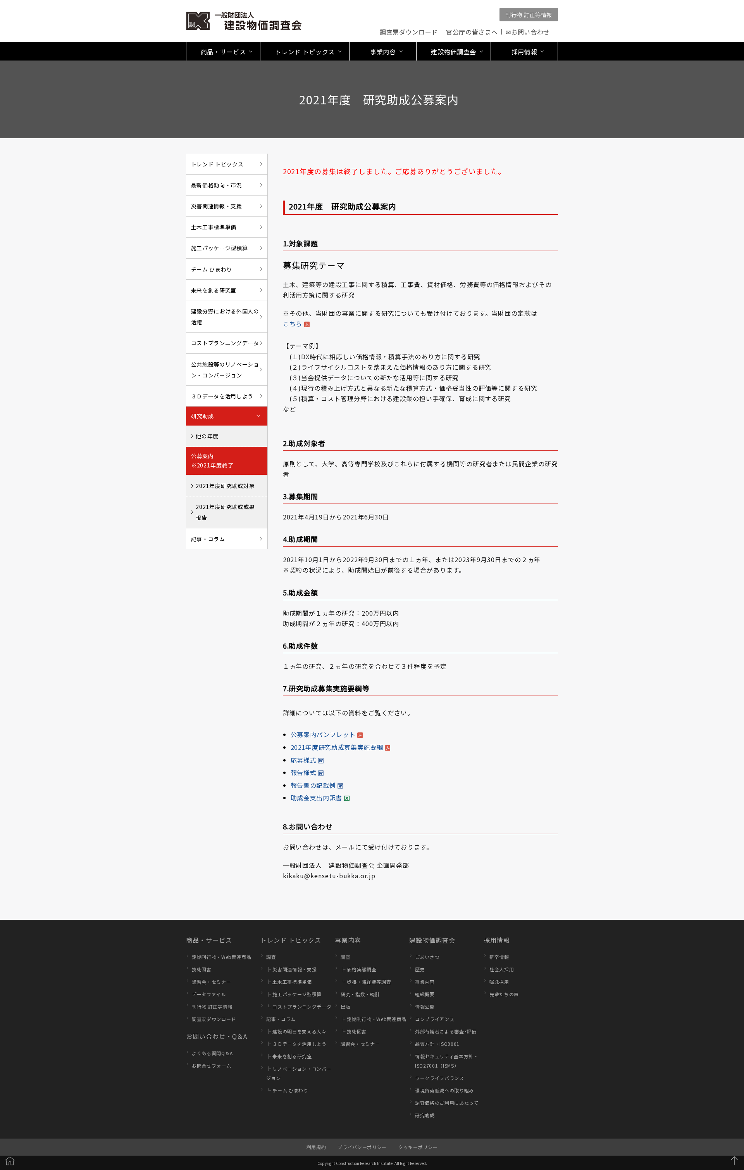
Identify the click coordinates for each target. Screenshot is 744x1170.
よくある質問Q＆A (212, 1053)
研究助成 (425, 1115)
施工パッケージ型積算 (219, 248)
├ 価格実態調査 (358, 969)
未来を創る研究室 (213, 290)
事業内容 (348, 940)
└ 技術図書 (354, 1031)
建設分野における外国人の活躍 (225, 316)
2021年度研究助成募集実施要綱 (337, 747)
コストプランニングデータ (225, 343)
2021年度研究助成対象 (225, 486)
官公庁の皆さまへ (472, 32)
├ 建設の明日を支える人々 (296, 1031)
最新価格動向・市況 (216, 185)
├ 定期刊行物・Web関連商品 (373, 1019)
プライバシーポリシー (362, 1147)
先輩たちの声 (504, 994)
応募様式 (304, 760)
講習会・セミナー (211, 981)
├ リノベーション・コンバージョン (298, 1073)
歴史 (420, 969)
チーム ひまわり (211, 269)
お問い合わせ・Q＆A (216, 1036)
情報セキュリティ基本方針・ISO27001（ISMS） (447, 1061)
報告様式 (304, 772)
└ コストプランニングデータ (298, 1006)
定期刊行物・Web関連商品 (221, 957)
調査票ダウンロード (409, 32)
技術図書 (202, 969)
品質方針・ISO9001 (437, 1043)
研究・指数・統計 (360, 994)
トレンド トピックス (217, 164)
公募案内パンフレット (323, 734)
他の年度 (207, 436)
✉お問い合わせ (528, 32)
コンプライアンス (434, 1019)
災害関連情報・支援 (216, 206)
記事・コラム (208, 539)
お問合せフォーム (211, 1065)
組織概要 (425, 994)
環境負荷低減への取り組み (444, 1090)
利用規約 (316, 1147)
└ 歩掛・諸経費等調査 (366, 981)
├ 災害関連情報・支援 (291, 969)
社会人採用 (501, 969)
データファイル (209, 994)
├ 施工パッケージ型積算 (294, 994)
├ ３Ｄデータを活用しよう (296, 1043)
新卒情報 (499, 957)
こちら (293, 323)
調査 (271, 957)
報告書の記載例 (313, 785)
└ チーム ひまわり (287, 1090)
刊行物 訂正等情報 (528, 15)
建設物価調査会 (432, 940)
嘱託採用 (499, 981)
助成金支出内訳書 (316, 797)
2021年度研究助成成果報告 (225, 512)
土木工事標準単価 (213, 227)
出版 (345, 1006)
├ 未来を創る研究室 (289, 1056)
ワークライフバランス (439, 1078)
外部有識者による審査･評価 (446, 1031)
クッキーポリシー (417, 1147)
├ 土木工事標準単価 (289, 981)
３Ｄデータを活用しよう (222, 396)
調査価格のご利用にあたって (447, 1102)
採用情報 (497, 940)
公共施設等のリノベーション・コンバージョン (225, 369)
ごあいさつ (427, 957)
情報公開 (425, 1006)
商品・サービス (209, 940)
